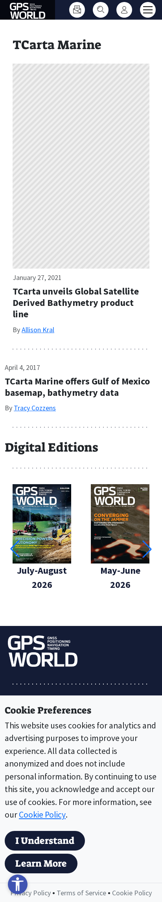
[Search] (101, 10)
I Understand (44, 840)
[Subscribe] (77, 10)
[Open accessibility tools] (18, 884)
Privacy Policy (30, 892)
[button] (147, 549)
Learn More (41, 863)
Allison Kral (38, 329)
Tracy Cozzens (35, 407)
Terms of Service (81, 892)
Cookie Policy (42, 814)
